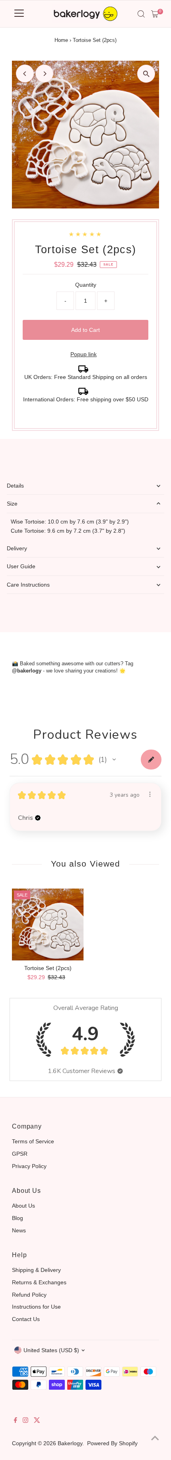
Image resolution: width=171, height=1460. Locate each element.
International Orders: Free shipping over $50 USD (85, 399)
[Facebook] (15, 1420)
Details (15, 485)
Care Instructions (28, 584)
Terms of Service (33, 1141)
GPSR (19, 1154)
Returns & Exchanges (39, 1282)
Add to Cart (85, 330)
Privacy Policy (29, 1166)
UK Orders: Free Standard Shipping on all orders (85, 377)
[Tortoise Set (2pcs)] (48, 924)
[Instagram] (25, 1420)
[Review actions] (149, 794)
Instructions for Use (36, 1306)
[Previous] (25, 74)
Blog (17, 1218)
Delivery (17, 548)
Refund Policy (29, 1294)
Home (61, 40)
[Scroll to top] (155, 1438)
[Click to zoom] (146, 74)
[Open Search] (141, 14)
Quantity (85, 285)
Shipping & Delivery (36, 1270)
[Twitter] (37, 1420)
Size (12, 503)
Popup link (83, 354)
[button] (114, 759)
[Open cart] (155, 14)
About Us (23, 1205)
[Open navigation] (19, 14)
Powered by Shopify (112, 1443)
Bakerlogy (70, 1443)
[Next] (44, 74)
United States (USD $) (51, 1350)
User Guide (21, 566)
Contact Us (26, 1319)
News (19, 1230)
